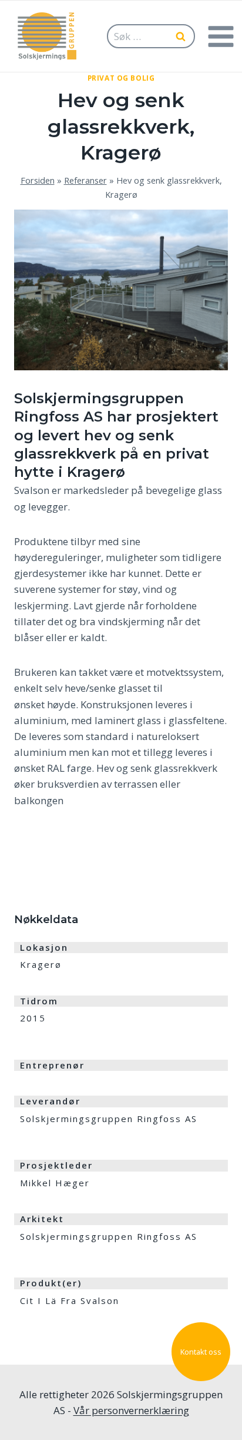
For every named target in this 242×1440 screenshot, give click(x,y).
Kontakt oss (200, 1351)
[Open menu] (220, 36)
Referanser (85, 180)
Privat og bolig (121, 77)
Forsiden (38, 180)
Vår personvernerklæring (131, 1410)
